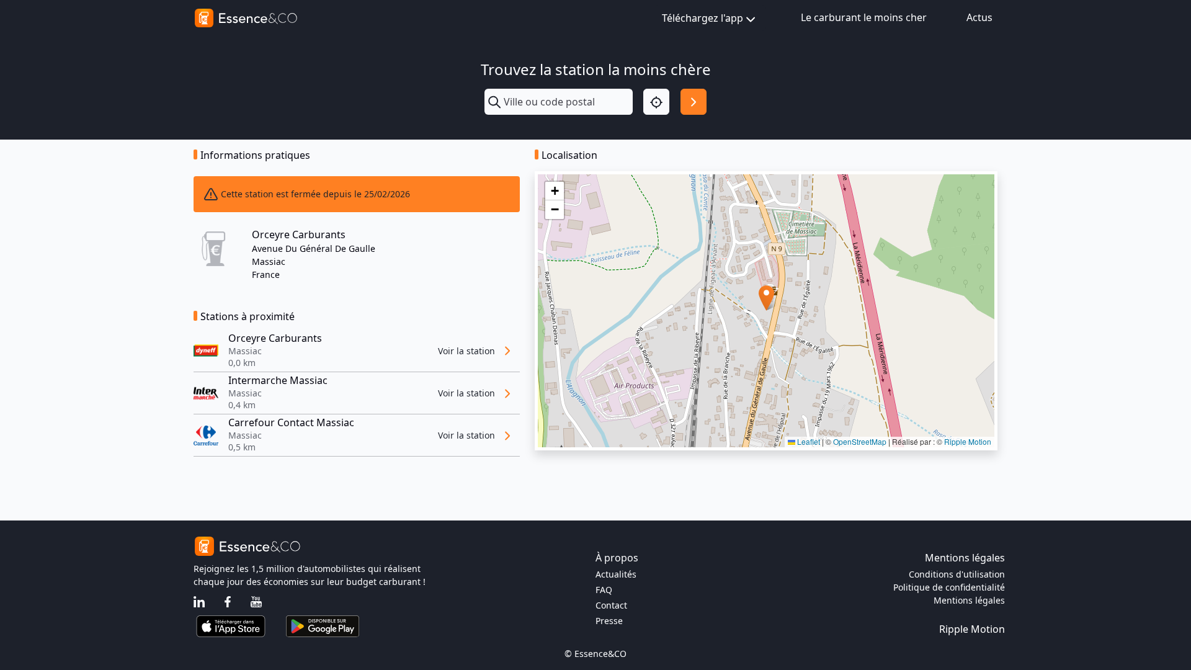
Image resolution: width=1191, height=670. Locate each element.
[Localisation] (656, 102)
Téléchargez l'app (702, 18)
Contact (611, 605)
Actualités (616, 574)
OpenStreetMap (859, 441)
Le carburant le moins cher (864, 17)
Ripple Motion (967, 441)
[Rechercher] (693, 102)
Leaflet (807, 441)
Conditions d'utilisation (957, 574)
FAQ (604, 590)
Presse (609, 621)
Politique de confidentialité (949, 587)
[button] (766, 298)
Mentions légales (969, 600)
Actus (979, 17)
